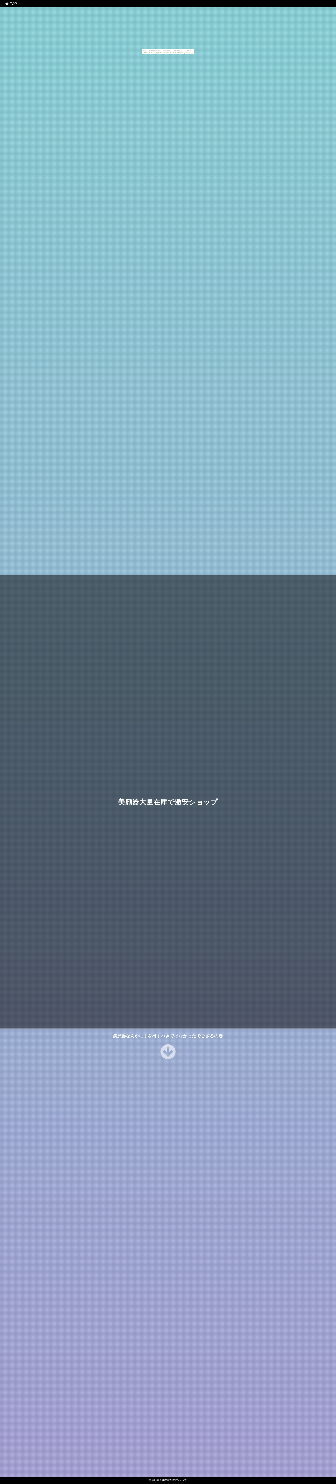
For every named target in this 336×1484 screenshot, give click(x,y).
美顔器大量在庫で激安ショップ (168, 802)
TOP (13, 4)
